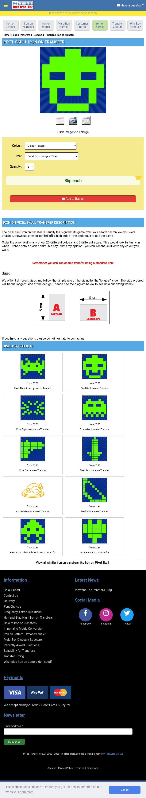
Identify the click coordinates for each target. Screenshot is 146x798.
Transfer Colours (117, 25)
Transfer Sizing (14, 656)
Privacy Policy (65, 768)
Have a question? (132, 5)
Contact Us (11, 595)
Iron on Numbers (28, 25)
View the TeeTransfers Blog (93, 590)
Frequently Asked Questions (23, 612)
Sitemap (52, 768)
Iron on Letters (10, 25)
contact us (77, 338)
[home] (22, 8)
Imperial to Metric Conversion (23, 628)
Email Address (13, 726)
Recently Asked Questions (21, 645)
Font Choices (12, 606)
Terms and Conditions (86, 768)
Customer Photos (82, 25)
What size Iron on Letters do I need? (28, 662)
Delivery (9, 601)
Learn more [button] (25, 792)
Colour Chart (12, 590)
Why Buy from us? (135, 25)
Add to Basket (74, 198)
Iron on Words (46, 25)
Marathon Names (64, 25)
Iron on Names (99, 25)
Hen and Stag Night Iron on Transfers (28, 617)
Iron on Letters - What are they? (25, 634)
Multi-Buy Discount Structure (23, 639)
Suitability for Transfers (19, 650)
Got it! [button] (125, 789)
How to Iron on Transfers (20, 623)
